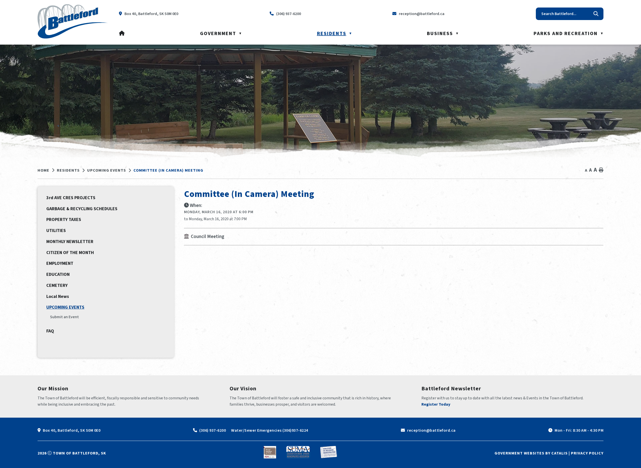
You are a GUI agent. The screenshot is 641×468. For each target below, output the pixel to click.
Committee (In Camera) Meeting (168, 170)
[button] (595, 13)
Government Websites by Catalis (531, 453)
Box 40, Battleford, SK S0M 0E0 (71, 430)
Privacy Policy (587, 453)
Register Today (435, 404)
